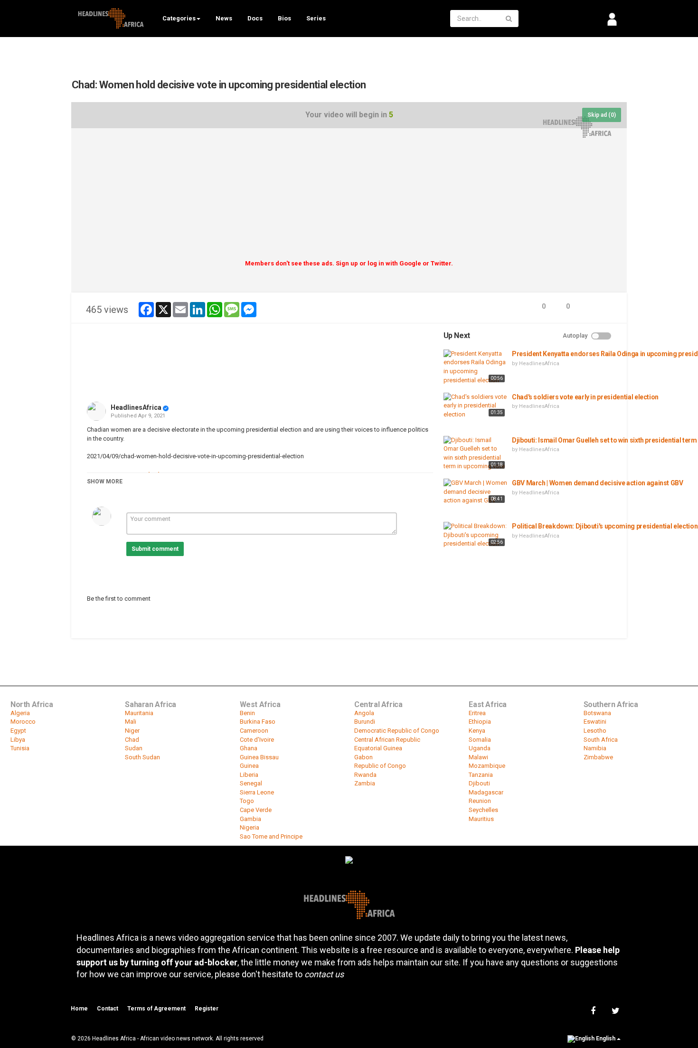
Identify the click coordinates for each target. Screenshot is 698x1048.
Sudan (133, 748)
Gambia (250, 818)
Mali (130, 721)
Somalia (480, 739)
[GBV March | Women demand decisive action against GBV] (475, 492)
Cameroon (254, 730)
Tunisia (19, 748)
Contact (107, 1008)
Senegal (251, 783)
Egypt (18, 730)
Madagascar (486, 792)
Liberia (249, 774)
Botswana (597, 713)
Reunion (480, 800)
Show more (105, 481)
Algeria (20, 713)
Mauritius (481, 818)
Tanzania (481, 774)
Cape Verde (256, 809)
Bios (284, 18)
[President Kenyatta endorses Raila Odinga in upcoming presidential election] (475, 367)
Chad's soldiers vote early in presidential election (585, 397)
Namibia (595, 748)
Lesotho (595, 730)
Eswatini (595, 721)
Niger (132, 730)
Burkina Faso (257, 721)
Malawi (478, 757)
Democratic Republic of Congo (396, 730)
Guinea (249, 765)
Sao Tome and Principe (271, 836)
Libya (17, 739)
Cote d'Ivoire (257, 739)
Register (206, 1008)
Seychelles (483, 809)
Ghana (248, 748)
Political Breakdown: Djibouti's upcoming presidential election (605, 526)
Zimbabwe (598, 757)
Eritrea (477, 713)
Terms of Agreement (156, 1008)
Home (79, 1008)
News (224, 18)
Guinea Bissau (259, 757)
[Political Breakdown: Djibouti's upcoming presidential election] (475, 535)
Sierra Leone (257, 792)
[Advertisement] (349, 197)
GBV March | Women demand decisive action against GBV (597, 483)
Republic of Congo (380, 765)
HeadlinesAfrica (136, 407)
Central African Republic (387, 739)
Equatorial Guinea (378, 748)
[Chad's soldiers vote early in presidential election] (475, 406)
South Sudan (142, 757)
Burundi (364, 721)
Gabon (363, 757)
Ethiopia (480, 721)
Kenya (477, 730)
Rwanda (365, 774)
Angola (364, 713)
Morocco (23, 721)
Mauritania (139, 713)
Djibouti (479, 783)
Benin (247, 713)
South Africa (601, 739)
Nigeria (249, 827)
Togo (247, 800)
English (605, 1038)
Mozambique (487, 765)
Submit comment (155, 549)
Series (316, 18)
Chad (132, 739)
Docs (255, 18)
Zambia (364, 783)
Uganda (479, 748)
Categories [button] (179, 18)
